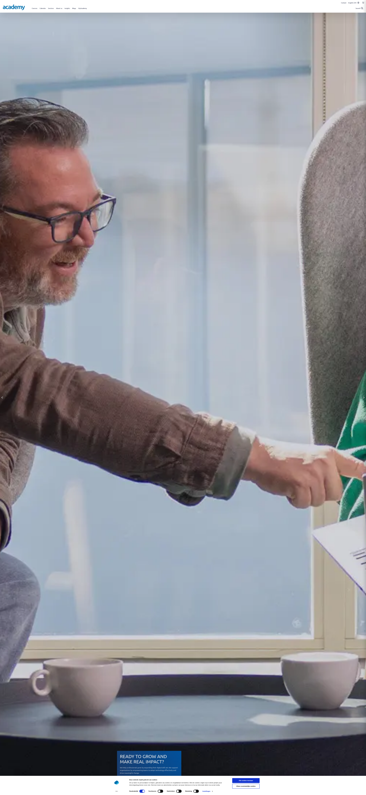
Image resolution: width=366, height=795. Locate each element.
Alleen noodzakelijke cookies (246, 786)
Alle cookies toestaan (246, 780)
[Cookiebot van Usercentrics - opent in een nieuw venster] (116, 791)
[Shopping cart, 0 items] (362, 3)
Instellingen (206, 791)
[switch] (160, 791)
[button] (2, 397)
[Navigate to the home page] (14, 7)
